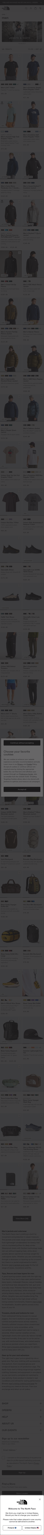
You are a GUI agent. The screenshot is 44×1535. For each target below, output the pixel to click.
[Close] (39, 1499)
